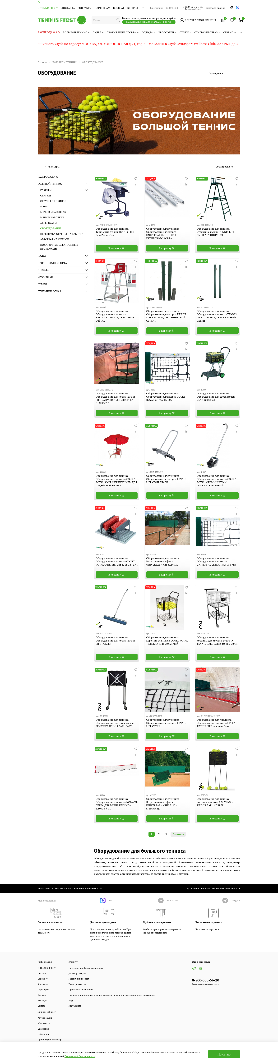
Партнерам (102, 8)
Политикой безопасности (80, 1056)
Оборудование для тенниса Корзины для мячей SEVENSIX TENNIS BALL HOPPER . (215, 802)
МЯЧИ (44, 206)
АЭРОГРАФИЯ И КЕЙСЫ (54, 239)
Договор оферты (77, 973)
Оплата (41, 1005)
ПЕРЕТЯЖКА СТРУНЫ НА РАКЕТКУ (61, 234)
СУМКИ (184, 32)
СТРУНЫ (45, 195)
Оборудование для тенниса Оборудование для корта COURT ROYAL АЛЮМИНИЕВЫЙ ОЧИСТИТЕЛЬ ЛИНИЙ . (216, 480)
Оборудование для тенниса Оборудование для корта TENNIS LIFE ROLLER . (116, 641)
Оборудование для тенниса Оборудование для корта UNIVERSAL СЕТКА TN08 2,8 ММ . (217, 561)
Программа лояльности (81, 989)
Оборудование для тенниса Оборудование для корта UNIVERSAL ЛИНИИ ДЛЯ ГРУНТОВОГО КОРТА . (162, 233)
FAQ (71, 1000)
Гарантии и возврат (79, 978)
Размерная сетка (77, 984)
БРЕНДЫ (132, 8)
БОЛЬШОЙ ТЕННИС (75, 32)
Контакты (85, 8)
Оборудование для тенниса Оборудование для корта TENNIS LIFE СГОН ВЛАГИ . (166, 479)
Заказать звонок (215, 8)
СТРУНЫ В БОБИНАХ (53, 201)
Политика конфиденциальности (86, 967)
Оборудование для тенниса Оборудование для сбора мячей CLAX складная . (216, 397)
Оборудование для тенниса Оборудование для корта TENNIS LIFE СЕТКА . (166, 723)
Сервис (228, 32)
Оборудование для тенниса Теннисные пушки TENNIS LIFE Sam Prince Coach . (115, 232)
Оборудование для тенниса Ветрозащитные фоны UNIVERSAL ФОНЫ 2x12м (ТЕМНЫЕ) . (162, 803)
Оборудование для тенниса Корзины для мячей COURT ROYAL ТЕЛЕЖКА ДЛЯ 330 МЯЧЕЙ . (167, 641)
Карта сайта (75, 1005)
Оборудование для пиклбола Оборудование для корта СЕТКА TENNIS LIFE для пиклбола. (216, 723)
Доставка (68, 8)
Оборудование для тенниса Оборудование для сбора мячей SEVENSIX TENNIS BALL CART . (115, 723)
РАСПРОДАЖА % (49, 32)
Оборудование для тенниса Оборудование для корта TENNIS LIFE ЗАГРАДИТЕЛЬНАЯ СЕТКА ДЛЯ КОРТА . (116, 398)
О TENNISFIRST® (48, 8)
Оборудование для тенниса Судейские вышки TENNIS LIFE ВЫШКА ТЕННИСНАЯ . (215, 232)
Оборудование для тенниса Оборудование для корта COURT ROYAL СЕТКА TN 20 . (165, 397)
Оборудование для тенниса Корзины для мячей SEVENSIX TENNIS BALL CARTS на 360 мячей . (217, 642)
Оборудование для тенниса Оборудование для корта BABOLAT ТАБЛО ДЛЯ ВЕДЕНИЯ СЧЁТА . (115, 315)
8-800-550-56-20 (193, 7)
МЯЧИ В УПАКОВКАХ (53, 212)
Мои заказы (44, 1023)
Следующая (178, 834)
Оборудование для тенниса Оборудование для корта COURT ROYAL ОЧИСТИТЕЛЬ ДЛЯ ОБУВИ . (117, 561)
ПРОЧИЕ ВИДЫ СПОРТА (121, 32)
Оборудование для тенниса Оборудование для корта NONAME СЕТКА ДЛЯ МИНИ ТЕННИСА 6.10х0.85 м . (117, 803)
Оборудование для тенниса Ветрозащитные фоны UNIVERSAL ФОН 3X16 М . (162, 561)
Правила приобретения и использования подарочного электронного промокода (112, 994)
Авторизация (45, 1017)
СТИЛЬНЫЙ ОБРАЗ (206, 32)
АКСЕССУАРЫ (48, 223)
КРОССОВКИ (166, 32)
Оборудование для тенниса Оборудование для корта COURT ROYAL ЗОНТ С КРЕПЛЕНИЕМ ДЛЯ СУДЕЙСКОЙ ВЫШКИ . (116, 480)
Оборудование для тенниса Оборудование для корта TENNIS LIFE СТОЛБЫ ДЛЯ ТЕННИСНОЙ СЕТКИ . (166, 315)
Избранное (43, 1034)
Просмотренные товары (50, 1039)
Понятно (224, 1054)
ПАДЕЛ (97, 32)
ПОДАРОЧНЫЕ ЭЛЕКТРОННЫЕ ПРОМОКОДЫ (59, 246)
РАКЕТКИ (46, 190)
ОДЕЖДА (147, 32)
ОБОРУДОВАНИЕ (50, 228)
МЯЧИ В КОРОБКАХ (52, 217)
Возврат (118, 8)
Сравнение (43, 1028)
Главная (42, 62)
